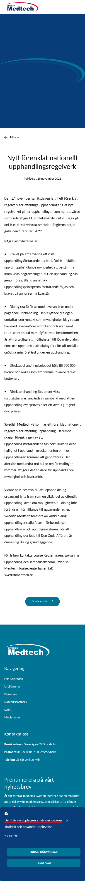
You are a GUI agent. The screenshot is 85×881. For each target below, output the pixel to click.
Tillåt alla (43, 862)
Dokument (11, 694)
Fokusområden (13, 679)
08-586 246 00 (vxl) (22, 760)
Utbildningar (12, 686)
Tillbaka (14, 137)
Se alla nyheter (40, 601)
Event (8, 710)
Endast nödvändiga (44, 852)
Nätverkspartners (15, 702)
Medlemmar (12, 717)
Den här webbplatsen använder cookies (33, 820)
